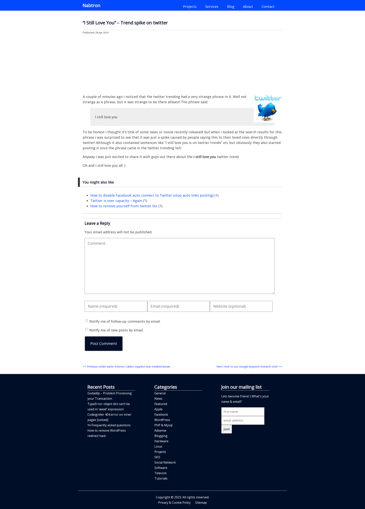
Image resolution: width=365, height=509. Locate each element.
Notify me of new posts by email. (116, 330)
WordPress (162, 420)
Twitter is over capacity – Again (116, 200)
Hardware (161, 441)
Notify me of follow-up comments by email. (125, 321)
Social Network (165, 462)
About (248, 6)
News (158, 398)
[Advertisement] (182, 64)
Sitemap (201, 502)
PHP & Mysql (163, 425)
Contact (268, 6)
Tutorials (160, 478)
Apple (158, 409)
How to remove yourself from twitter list (123, 206)
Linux (158, 446)
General (160, 393)
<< (126, 366)
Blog (230, 6)
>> (249, 366)
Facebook (161, 414)
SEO (157, 457)
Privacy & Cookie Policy (174, 502)
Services (211, 6)
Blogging (160, 436)
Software (160, 468)
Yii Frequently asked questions (109, 425)
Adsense (160, 430)
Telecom (160, 473)
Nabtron (91, 5)
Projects (190, 6)
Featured (160, 404)
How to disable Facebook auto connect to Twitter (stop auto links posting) (151, 195)
